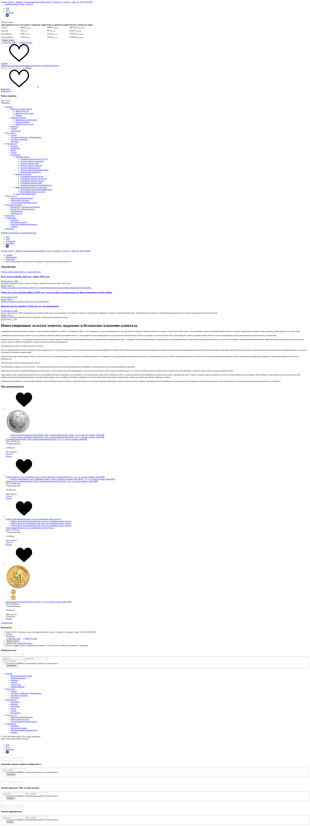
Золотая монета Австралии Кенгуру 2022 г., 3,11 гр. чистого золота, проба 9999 (38, 602)
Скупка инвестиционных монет (24, 203)
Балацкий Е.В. (17, 211)
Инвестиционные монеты (21, 109)
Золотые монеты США (29, 163)
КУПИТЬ (10, 822)
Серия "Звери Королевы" (26, 194)
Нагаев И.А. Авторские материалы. (25, 207)
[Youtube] (10, 13)
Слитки (14, 129)
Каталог (9, 107)
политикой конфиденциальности (72, 663)
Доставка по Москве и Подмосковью (26, 137)
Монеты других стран (25, 113)
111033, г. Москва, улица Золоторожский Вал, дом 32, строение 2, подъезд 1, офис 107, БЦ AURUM (48, 251)
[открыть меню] (2, 20)
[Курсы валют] (7, 22)
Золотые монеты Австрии (31, 166)
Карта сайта (6, 741)
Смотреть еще (6, 623)
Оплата (14, 135)
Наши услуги (11, 715)
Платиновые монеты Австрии (32, 192)
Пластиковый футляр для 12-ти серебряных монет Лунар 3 (30, 528)
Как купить (10, 133)
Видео (13, 150)
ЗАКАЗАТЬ (11, 775)
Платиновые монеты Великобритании (36, 189)
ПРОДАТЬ (10, 798)
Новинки (14, 126)
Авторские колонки (14, 205)
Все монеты (15, 155)
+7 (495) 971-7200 (8, 43)
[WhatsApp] (10, 241)
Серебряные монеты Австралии (33, 179)
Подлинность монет (19, 222)
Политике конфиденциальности (267, 822)
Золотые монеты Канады (30, 172)
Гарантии (15, 220)
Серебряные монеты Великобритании (36, 185)
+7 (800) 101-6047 (25, 43)
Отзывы (14, 226)
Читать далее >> (7, 285)
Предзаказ (15, 142)
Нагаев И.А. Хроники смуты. (23, 209)
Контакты (10, 229)
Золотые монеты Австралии (32, 161)
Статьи (13, 152)
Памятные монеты (18, 118)
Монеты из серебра (23, 174)
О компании (11, 218)
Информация (11, 700)
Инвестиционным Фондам (22, 198)
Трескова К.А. (16, 213)
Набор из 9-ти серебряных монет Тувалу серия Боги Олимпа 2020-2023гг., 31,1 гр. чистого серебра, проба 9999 (52, 481)
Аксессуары (16, 131)
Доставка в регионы (19, 139)
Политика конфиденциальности (24, 224)
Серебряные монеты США (31, 183)
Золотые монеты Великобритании (34, 170)
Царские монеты (22, 122)
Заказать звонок (8, 40)
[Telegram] (7, 8)
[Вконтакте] (7, 10)
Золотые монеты (22, 157)
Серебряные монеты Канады (32, 181)
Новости (14, 146)
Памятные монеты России (26, 120)
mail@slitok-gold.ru (25, 643)
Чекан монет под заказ (20, 200)
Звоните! (9, 454)
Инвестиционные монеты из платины (31, 187)
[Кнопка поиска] (28, 68)
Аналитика (15, 148)
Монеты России (22, 111)
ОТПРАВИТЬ (11, 666)
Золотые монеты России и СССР (34, 159)
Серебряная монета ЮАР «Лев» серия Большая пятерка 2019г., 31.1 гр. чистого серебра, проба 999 (46, 439)
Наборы (19, 115)
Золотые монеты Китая (29, 168)
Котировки (10, 216)
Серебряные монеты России (32, 176)
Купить (9, 456)
